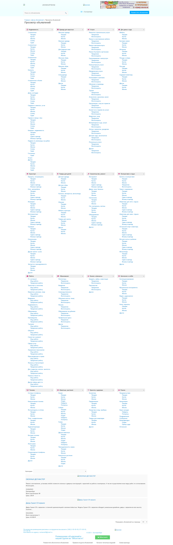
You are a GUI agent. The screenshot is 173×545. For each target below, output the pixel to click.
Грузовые (31, 226)
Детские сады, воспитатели (98, 135)
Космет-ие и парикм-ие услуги (99, 110)
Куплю (32, 36)
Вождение (61, 285)
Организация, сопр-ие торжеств (99, 103)
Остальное (123, 427)
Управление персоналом (36, 350)
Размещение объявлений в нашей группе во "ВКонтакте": (69, 537)
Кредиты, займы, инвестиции (98, 279)
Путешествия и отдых (128, 174)
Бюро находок (124, 410)
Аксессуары (32, 444)
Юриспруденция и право (36, 356)
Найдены (64, 403)
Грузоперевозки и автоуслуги (98, 58)
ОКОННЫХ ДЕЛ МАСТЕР (35, 479)
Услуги (30, 158)
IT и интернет (32, 279)
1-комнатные (32, 32)
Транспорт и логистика (35, 285)
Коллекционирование (127, 279)
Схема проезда (124, 542)
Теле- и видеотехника (35, 418)
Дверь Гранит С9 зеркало (35, 503)
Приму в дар (126, 424)
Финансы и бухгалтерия (36, 363)
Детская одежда (63, 177)
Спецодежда (62, 75)
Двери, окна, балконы (96, 189)
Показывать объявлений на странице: (128, 522)
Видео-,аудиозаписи (126, 296)
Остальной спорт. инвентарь (129, 226)
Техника (32, 390)
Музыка (60, 305)
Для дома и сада (126, 29)
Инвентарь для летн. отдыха (129, 202)
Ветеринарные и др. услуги (98, 123)
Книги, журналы (125, 304)
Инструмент (93, 177)
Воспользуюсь (96, 36)
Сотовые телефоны (34, 393)
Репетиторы (62, 279)
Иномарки (31, 202)
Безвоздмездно (125, 420)
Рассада (122, 66)
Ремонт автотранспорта (97, 45)
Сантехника (93, 198)
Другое (30, 160)
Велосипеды (124, 251)
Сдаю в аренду (35, 136)
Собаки (60, 407)
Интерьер (123, 49)
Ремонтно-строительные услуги (99, 32)
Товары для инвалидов (96, 418)
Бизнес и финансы (96, 276)
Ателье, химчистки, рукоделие (99, 129)
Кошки (60, 393)
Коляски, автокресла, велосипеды (69, 193)
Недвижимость (33, 29)
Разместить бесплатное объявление (56, 542)
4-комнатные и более (35, 80)
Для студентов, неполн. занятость (39, 369)
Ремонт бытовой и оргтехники (99, 52)
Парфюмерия (93, 401)
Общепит (31, 330)
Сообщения (123, 418)
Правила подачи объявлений (83, 542)
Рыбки (60, 422)
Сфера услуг (32, 343)
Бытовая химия (125, 41)
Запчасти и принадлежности (37, 264)
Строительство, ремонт (97, 174)
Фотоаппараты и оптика (36, 410)
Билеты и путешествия (127, 177)
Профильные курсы (64, 318)
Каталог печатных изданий (106, 542)
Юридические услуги (96, 71)
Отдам (63, 401)
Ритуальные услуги (95, 142)
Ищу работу (34, 281)
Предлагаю (95, 34)
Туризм (91, 90)
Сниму (32, 40)
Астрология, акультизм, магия (99, 97)
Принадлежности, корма (66, 447)
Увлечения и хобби (127, 276)
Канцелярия (124, 401)
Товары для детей (65, 174)
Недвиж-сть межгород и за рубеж (39, 141)
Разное (123, 390)
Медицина (31, 298)
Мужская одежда (63, 41)
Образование (32, 311)
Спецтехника (32, 239)
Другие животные (64, 432)
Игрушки (61, 202)
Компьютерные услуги (96, 65)
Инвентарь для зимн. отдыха (129, 214)
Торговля (31, 324)
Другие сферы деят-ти (35, 382)
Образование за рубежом (66, 311)
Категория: (29, 471)
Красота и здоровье (96, 390)
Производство (32, 318)
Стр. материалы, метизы (97, 206)
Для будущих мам (64, 49)
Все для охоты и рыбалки (128, 239)
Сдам (32, 42)
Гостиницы (31, 153)
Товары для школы (64, 219)
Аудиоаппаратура (34, 427)
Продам (33, 34)
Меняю (32, 38)
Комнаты (31, 70)
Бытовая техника (33, 435)
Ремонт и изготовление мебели (99, 39)
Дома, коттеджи (33, 93)
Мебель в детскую (64, 210)
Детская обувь (63, 185)
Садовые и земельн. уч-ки (36, 105)
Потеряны (64, 405)
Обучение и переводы (96, 84)
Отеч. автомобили (34, 189)
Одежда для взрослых (66, 29)
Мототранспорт (33, 214)
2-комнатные (32, 45)
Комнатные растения (65, 455)
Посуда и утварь (125, 58)
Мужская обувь (63, 66)
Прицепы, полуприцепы (36, 177)
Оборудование (94, 214)
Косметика (92, 393)
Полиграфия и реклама (97, 77)
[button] (139, 12)
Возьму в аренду (35, 138)
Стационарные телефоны (36, 452)
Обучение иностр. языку (66, 298)
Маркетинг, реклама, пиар (36, 292)
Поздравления (124, 416)
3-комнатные (32, 57)
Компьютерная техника (35, 401)
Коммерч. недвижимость (36, 130)
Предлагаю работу (36, 283)
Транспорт (32, 174)
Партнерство (93, 285)
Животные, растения (66, 390)
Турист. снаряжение (126, 189)
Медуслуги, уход (94, 116)
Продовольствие (125, 393)
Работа (31, 276)
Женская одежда (64, 32)
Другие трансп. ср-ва (35, 251)
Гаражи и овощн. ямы (35, 118)
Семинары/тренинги (65, 292)
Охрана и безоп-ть (34, 375)
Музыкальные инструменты (129, 287)
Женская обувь (63, 58)
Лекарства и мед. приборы (98, 410)
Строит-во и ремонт (34, 337)
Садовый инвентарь (126, 75)
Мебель (122, 32)
